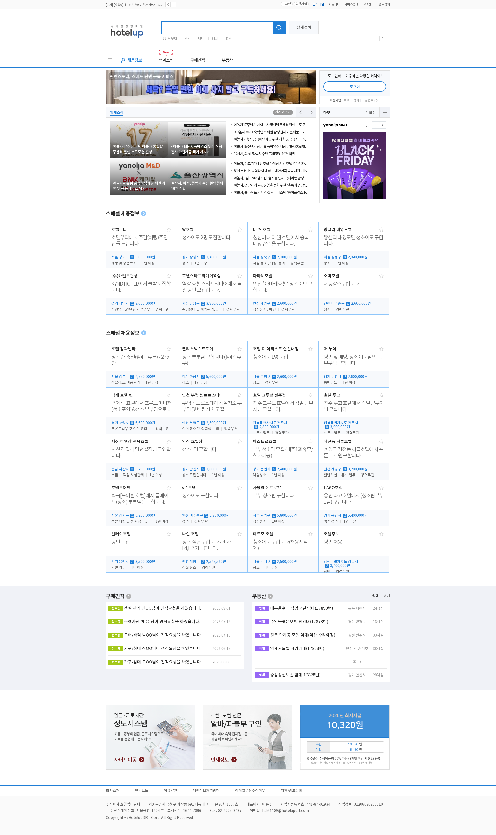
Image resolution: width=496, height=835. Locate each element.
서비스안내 (351, 4)
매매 (386, 596)
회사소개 (112, 791)
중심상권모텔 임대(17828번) (295, 675)
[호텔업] (127, 39)
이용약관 (170, 791)
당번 (201, 39)
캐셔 (215, 39)
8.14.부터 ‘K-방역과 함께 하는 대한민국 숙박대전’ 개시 (271, 171)
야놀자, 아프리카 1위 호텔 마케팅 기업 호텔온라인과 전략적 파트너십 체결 (284, 164)
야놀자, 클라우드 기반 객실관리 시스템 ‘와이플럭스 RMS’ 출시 (276, 193)
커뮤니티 (334, 4)
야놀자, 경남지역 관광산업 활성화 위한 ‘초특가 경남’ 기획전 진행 (277, 185)
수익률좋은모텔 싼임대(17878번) (299, 621)
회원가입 (301, 4)
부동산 (227, 60)
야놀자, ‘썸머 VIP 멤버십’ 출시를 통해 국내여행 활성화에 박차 (275, 178)
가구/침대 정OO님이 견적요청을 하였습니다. (163, 648)
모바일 (320, 4)
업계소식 (166, 60)
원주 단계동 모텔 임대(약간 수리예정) (302, 635)
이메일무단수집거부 (250, 791)
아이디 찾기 (351, 100)
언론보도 (141, 791)
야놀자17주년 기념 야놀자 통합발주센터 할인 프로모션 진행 (274, 125)
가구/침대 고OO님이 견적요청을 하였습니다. (163, 662)
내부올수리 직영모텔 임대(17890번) (301, 608)
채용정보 (134, 60)
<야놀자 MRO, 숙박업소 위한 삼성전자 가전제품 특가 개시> (274, 132)
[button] (382, 125)
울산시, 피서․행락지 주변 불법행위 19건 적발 (264, 154)
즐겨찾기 (384, 4)
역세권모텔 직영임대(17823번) (297, 648)
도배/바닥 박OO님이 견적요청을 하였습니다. (163, 635)
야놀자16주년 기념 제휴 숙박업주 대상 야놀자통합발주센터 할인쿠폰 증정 (284, 147)
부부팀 (172, 39)
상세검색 (304, 27)
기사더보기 (283, 112)
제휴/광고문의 (291, 791)
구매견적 (197, 60)
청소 (229, 39)
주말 (187, 39)
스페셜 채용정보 (123, 214)
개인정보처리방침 (206, 791)
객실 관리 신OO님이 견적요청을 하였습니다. (162, 608)
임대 (375, 596)
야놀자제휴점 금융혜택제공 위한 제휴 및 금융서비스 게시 (272, 139)
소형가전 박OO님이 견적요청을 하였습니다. (162, 621)
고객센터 (368, 4)
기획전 (371, 113)
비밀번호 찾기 (371, 100)
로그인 (286, 4)
